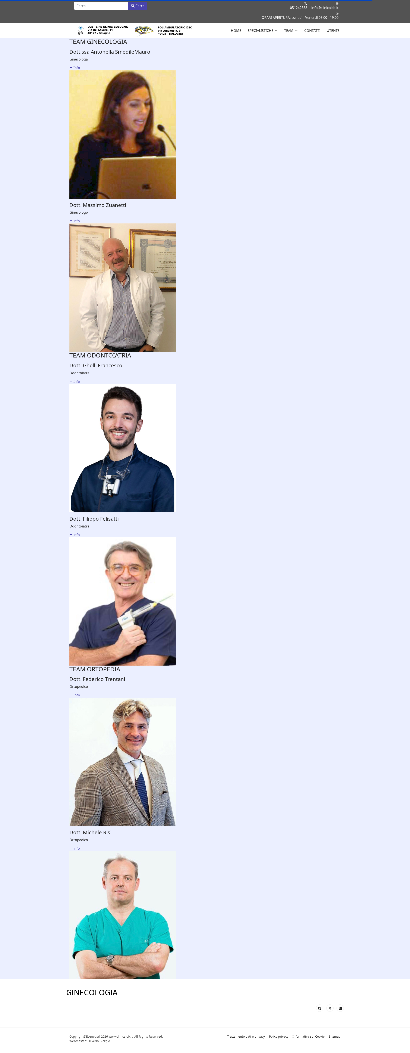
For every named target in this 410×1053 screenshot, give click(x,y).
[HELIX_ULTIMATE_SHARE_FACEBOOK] (319, 1008)
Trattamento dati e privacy (246, 1036)
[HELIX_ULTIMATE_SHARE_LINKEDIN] (340, 1008)
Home (236, 30)
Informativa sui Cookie (309, 1036)
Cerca (140, 5)
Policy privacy (278, 1036)
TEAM (288, 30)
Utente (333, 30)
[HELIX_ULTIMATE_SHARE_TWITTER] (330, 1008)
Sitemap (335, 1036)
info (76, 221)
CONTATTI (312, 30)
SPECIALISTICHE (260, 30)
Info (76, 67)
